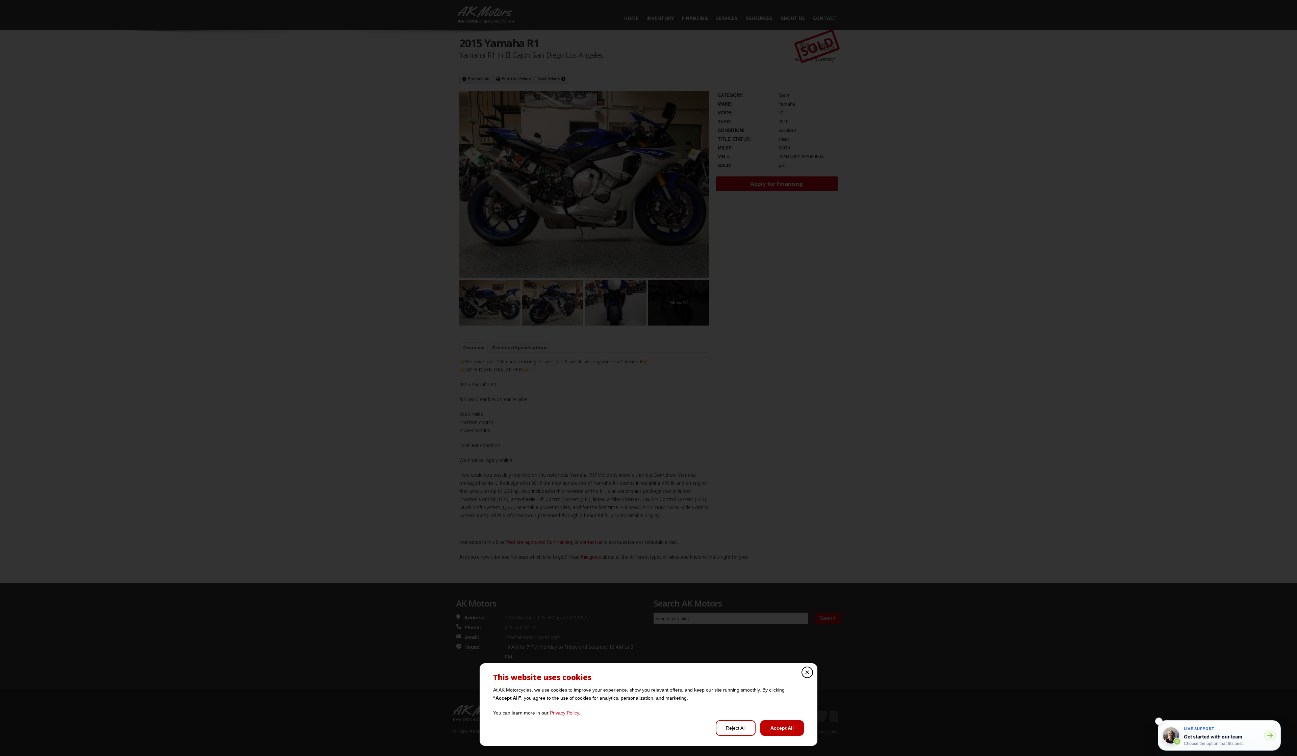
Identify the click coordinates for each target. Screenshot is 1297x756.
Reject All (735, 728)
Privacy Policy (564, 713)
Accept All (782, 728)
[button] (1159, 721)
